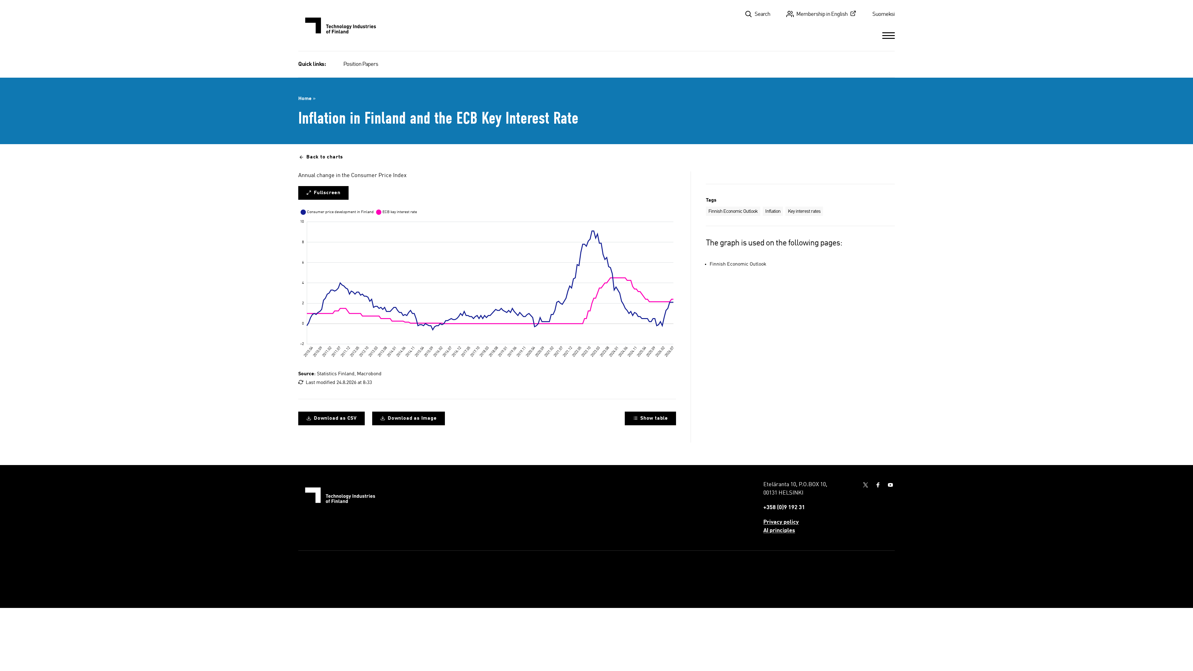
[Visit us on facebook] (878, 485)
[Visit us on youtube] (890, 485)
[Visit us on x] (865, 485)
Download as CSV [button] (335, 418)
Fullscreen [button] (327, 192)
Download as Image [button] (412, 418)
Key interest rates (804, 211)
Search (762, 14)
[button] (650, 418)
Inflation (772, 211)
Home (305, 98)
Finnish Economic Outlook (733, 211)
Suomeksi (883, 14)
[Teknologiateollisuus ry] (341, 25)
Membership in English (822, 14)
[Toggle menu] (888, 35)
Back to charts (324, 157)
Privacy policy (781, 522)
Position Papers (360, 64)
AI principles (779, 530)
